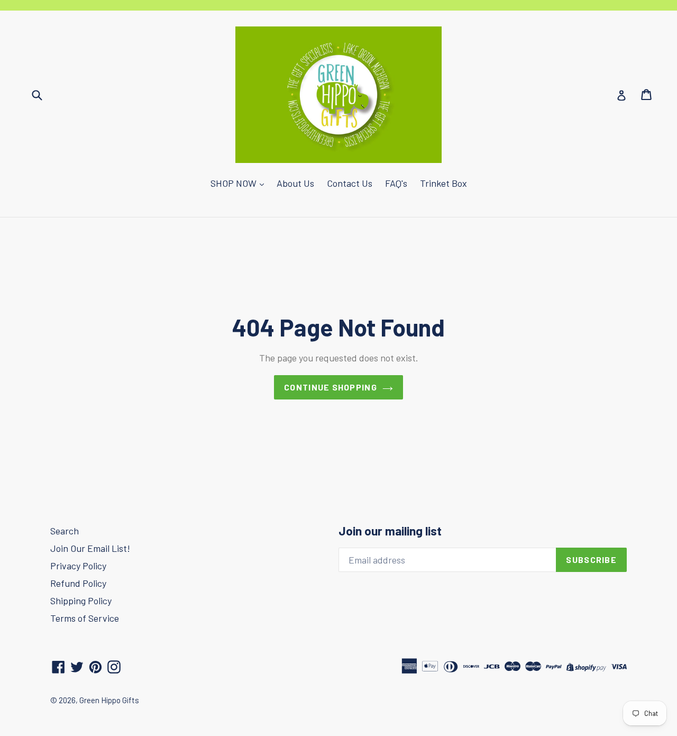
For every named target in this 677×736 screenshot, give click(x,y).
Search (64, 531)
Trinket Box (443, 183)
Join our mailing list (390, 531)
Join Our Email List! (90, 548)
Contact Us (349, 183)
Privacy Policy (78, 565)
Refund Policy (78, 583)
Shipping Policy (81, 600)
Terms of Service (84, 618)
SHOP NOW (235, 183)
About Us (295, 183)
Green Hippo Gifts (109, 700)
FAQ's (396, 183)
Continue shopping (330, 387)
